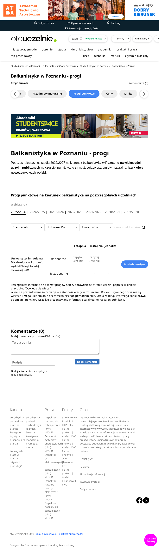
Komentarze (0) (138, 83)
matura (115, 56)
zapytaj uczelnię (78, 259)
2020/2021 (112, 212)
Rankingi (115, 23)
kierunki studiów (82, 49)
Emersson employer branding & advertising (49, 545)
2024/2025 (37, 212)
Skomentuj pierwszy (150, 540)
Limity (128, 93)
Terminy (119, 38)
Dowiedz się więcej (134, 264)
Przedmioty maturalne (47, 93)
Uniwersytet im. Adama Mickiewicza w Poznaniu (27, 264)
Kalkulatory (141, 38)
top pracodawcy (21, 56)
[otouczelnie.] (34, 38)
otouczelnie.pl (18, 534)
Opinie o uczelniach (82, 23)
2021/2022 (93, 212)
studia (62, 49)
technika (99, 56)
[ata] (79, 10)
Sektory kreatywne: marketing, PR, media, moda (32, 440)
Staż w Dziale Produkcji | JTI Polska (69, 421)
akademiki (104, 49)
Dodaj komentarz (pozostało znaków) (35, 336)
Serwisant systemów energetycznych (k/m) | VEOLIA (54, 444)
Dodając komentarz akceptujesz (29, 372)
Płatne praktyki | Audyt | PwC (69, 432)
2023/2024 (56, 212)
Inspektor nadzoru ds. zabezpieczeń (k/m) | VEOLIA (52, 425)
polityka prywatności (71, 534)
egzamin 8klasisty (136, 56)
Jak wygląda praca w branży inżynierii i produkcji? (16, 459)
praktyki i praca (127, 49)
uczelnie (47, 49)
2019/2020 (131, 212)
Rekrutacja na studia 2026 (83, 28)
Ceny (109, 93)
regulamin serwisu (21, 374)
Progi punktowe (84, 93)
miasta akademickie (24, 49)
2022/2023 (74, 212)
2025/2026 (18, 212)
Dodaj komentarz (87, 361)
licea (86, 56)
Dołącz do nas (45, 23)
